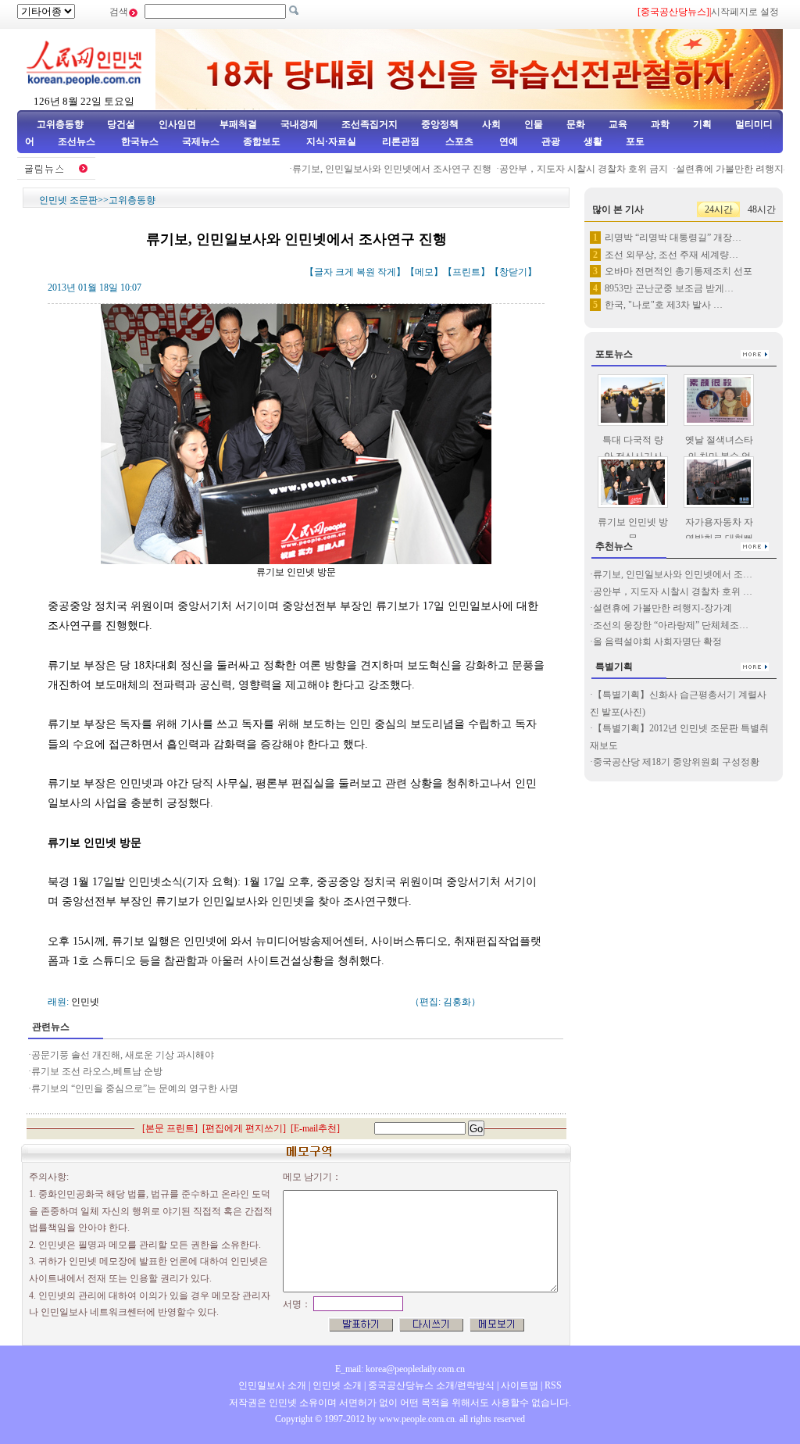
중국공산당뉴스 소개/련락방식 (431, 1385)
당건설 (121, 124)
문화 (575, 124)
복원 (365, 271)
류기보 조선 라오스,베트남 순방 (96, 1071)
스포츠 (458, 141)
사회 (491, 124)
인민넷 (85, 1001)
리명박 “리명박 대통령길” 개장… (673, 237)
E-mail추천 (315, 1128)
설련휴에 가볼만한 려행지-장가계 (662, 607)
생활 (593, 141)
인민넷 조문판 (68, 200)
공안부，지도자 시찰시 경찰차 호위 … (672, 591)
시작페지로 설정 (745, 11)
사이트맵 (519, 1385)
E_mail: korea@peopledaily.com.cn (400, 1369)
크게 (344, 271)
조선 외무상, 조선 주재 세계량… (671, 254)
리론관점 (401, 141)
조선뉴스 (78, 141)
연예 (507, 141)
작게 (386, 271)
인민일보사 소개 (272, 1385)
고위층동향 (60, 124)
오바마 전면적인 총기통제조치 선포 (678, 271)
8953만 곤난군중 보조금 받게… (669, 288)
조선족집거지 (369, 124)
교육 (618, 124)
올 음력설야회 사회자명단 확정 (657, 641)
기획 (702, 124)
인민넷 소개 (336, 1385)
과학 (660, 124)
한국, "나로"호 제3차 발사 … (664, 304)
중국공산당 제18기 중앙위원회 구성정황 (676, 761)
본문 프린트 (170, 1128)
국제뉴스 (201, 141)
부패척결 (238, 124)
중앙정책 (440, 124)
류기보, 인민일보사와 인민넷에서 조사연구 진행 (377, 168)
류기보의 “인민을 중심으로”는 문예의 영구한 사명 (134, 1088)
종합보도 (261, 141)
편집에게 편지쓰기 (244, 1128)
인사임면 (177, 124)
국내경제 (299, 124)
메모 (424, 271)
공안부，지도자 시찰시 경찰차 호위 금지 (569, 168)
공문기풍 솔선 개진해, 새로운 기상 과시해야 (122, 1054)
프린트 (466, 271)
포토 (635, 141)
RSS (553, 1385)
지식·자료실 (332, 141)
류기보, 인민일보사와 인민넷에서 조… (672, 574)
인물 (533, 124)
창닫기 (513, 271)
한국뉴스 (140, 141)
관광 (550, 141)
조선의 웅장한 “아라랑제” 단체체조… (670, 625)
